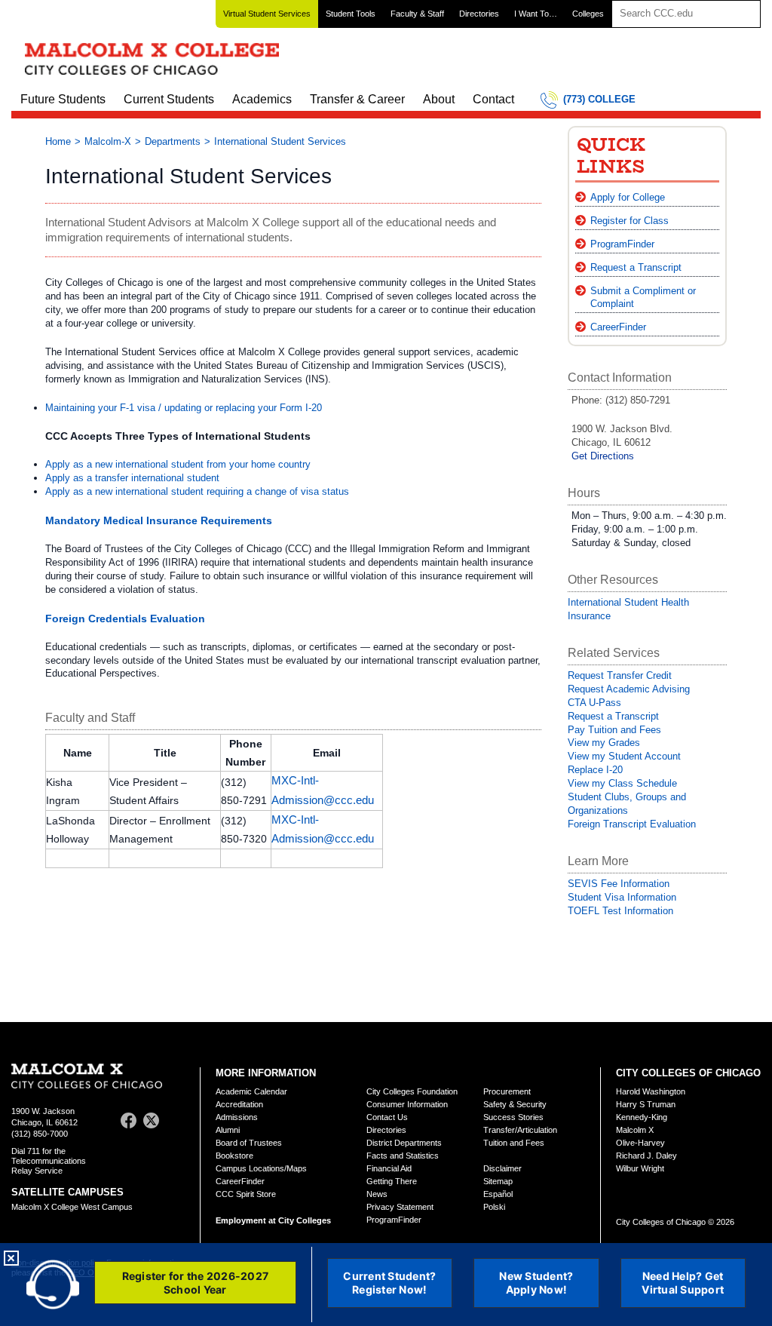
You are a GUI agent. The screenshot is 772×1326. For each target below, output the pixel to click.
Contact (493, 99)
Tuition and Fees (513, 1142)
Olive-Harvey (640, 1142)
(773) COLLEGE (599, 99)
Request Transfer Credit (620, 675)
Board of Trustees (249, 1142)
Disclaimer (502, 1168)
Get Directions (602, 456)
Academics (262, 99)
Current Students (169, 99)
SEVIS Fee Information (618, 883)
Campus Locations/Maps (261, 1168)
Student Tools (350, 13)
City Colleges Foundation (412, 1091)
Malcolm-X (107, 141)
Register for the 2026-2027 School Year (195, 1282)
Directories (479, 13)
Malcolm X (635, 1129)
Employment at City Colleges (273, 1220)
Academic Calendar (251, 1091)
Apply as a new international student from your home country (178, 464)
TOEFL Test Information (620, 910)
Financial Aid (389, 1168)
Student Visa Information (622, 897)
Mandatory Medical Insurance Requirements (158, 520)
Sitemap (498, 1181)
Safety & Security (515, 1104)
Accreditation (239, 1104)
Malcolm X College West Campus (72, 1206)
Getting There (391, 1181)
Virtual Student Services (267, 13)
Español (498, 1194)
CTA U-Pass (594, 702)
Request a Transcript (636, 267)
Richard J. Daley (646, 1155)
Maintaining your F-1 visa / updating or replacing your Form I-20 (183, 407)
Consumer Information (407, 1104)
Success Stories (513, 1117)
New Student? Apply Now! (536, 1282)
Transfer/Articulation (520, 1129)
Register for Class (629, 220)
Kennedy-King (641, 1117)
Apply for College (627, 197)
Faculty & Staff (417, 13)
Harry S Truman (646, 1104)
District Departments (404, 1142)
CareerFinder (618, 327)
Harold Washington (650, 1091)
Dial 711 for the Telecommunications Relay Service (48, 1160)
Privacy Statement (399, 1206)
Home (58, 141)
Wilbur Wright (640, 1168)
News (377, 1194)
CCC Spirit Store (246, 1194)
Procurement (507, 1091)
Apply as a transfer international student (132, 477)
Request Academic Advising (629, 689)
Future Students (63, 99)
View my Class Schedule (622, 783)
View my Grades (604, 742)
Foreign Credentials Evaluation (125, 618)
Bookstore (234, 1155)
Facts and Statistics (402, 1155)
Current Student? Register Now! (389, 1282)
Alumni (228, 1129)
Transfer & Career (357, 99)
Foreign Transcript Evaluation (632, 824)
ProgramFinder (622, 244)
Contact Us (387, 1117)
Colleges (588, 13)
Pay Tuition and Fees (614, 729)
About (439, 99)
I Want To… (535, 13)
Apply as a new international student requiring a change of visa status (197, 491)
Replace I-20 (595, 769)
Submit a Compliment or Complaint (643, 297)
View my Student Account (624, 756)
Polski (494, 1206)
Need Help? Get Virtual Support (683, 1282)
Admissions (237, 1117)
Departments (173, 141)
